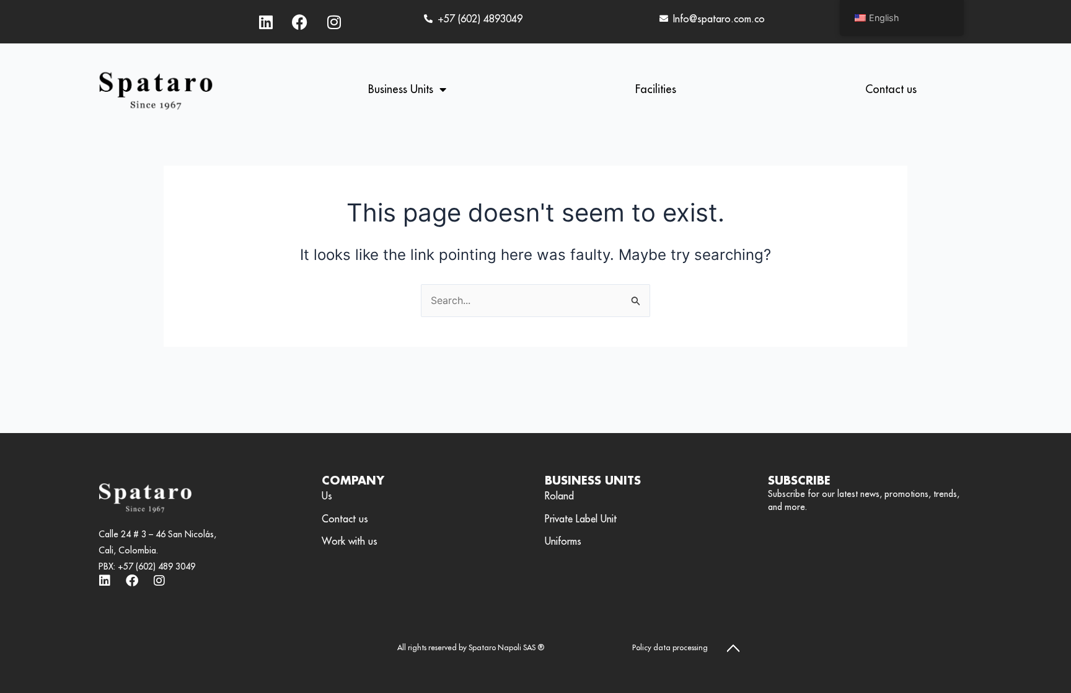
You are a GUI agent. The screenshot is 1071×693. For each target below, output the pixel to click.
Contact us (891, 89)
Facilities (655, 89)
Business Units (400, 89)
